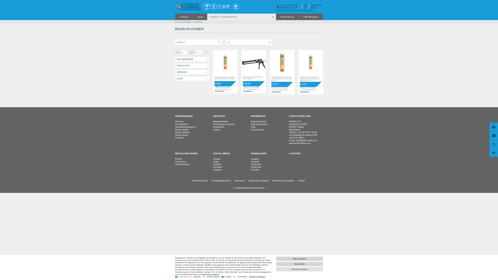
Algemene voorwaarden (283, 181)
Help (253, 127)
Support (216, 130)
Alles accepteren (299, 259)
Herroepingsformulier (221, 181)
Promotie (255, 170)
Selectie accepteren (300, 269)
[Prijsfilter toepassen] (206, 52)
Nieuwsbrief (218, 127)
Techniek (255, 162)
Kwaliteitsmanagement (185, 127)
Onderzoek (256, 167)
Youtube (217, 159)
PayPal (228, 277)
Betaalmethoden (220, 121)
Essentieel (183, 277)
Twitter (216, 162)
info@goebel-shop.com (288, 7)
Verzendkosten (219, 91)
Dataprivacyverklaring (258, 181)
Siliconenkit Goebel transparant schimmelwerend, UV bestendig (224, 77)
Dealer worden (182, 130)
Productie (179, 138)
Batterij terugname (259, 124)
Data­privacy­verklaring (210, 274)
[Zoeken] (273, 17)
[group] (225, 62)
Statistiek (197, 277)
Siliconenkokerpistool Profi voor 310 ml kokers (253, 77)
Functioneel (242, 277)
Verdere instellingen (257, 277)
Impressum (240, 181)
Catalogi (255, 159)
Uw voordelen (181, 124)
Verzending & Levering (223, 124)
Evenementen (257, 130)
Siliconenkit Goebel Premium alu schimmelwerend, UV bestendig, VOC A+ (281, 78)
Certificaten (256, 164)
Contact (301, 181)
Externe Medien (213, 277)
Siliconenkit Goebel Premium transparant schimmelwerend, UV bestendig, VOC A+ (310, 78)
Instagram (217, 170)
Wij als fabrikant (182, 132)
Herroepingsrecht (200, 181)
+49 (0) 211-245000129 (288, 5)
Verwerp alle (300, 264)
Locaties (295, 153)
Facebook (217, 167)
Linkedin (217, 164)
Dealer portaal (181, 135)
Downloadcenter (258, 121)
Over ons (179, 121)
